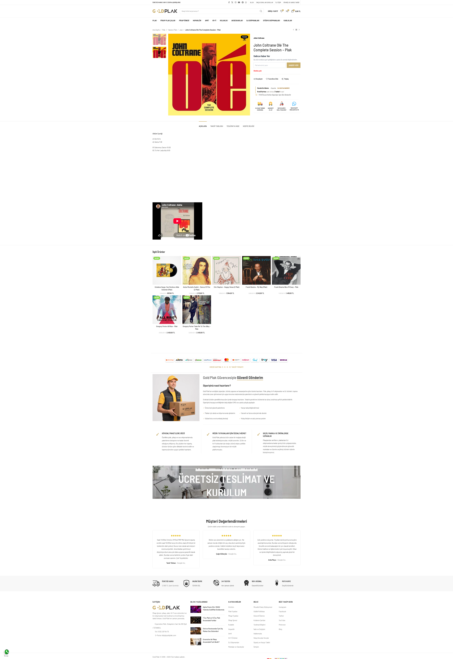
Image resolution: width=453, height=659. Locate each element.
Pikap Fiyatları (233, 616)
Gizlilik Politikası (259, 611)
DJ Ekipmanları (233, 642)
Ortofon (231, 607)
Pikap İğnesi (232, 620)
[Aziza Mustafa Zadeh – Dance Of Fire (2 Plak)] (196, 270)
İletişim (256, 647)
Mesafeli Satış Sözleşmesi (263, 607)
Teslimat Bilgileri (259, 625)
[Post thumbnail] (195, 609)
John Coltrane (259, 38)
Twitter (281, 616)
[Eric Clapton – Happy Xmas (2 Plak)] (226, 270)
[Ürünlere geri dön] (296, 29)
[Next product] (299, 29)
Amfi (230, 633)
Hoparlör (231, 629)
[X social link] (232, 2)
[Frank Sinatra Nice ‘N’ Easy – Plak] (286, 270)
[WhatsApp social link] (246, 2)
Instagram (282, 607)
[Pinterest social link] (242, 2)
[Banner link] (227, 482)
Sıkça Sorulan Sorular (261, 638)
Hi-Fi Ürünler (233, 638)
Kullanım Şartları (259, 620)
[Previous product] (293, 29)
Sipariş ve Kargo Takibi (262, 642)
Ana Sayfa (156, 30)
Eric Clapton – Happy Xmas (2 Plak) (226, 287)
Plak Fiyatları (232, 611)
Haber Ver (293, 65)
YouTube (282, 620)
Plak (163, 30)
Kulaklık (231, 625)
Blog (280, 629)
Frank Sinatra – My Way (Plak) (256, 287)
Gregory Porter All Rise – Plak (166, 326)
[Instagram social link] (235, 2)
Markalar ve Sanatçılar (236, 647)
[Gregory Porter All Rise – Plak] (167, 309)
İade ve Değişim (259, 629)
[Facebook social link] (229, 2)
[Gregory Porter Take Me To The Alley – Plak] (196, 309)
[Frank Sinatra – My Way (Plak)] (256, 270)
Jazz (181, 30)
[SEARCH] (261, 11)
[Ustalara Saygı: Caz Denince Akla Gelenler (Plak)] (167, 270)
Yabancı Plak (172, 30)
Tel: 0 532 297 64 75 (162, 631)
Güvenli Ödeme (259, 616)
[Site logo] (165, 11)
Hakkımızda (258, 633)
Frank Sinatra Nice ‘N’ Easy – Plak (286, 287)
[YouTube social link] (239, 2)
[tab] (203, 124)
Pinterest (282, 625)
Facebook (282, 611)
